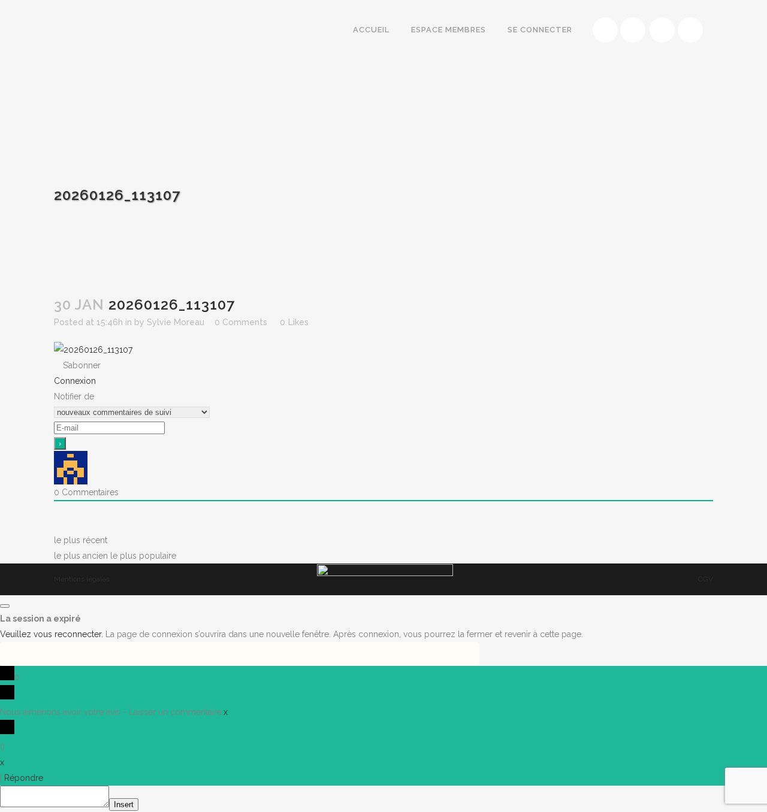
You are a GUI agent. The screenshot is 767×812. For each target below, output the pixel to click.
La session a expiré (40, 618)
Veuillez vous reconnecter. (51, 634)
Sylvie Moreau (175, 322)
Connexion (75, 381)
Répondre (23, 778)
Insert (124, 804)
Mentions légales (82, 579)
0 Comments (241, 322)
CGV (705, 579)
